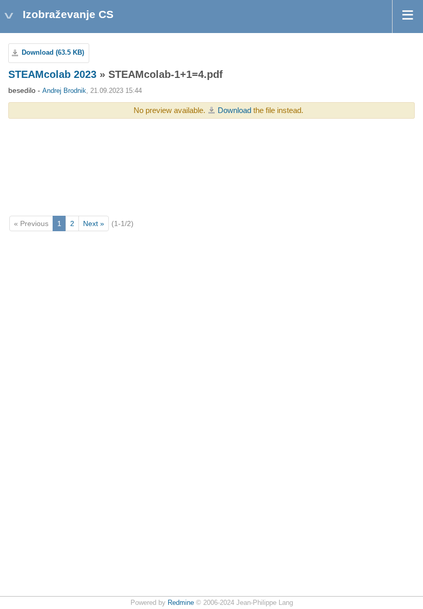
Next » (93, 223)
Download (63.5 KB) (53, 52)
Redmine (181, 602)
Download (234, 110)
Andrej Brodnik (64, 90)
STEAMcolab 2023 (52, 74)
